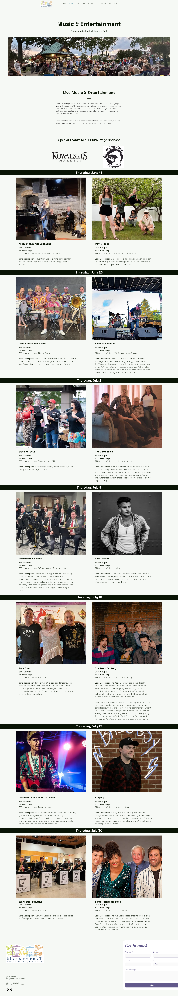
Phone (155, 961)
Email (127, 961)
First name (129, 952)
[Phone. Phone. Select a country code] (156, 964)
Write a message (130, 970)
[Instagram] (11, 989)
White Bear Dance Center (49, 253)
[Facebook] (7, 989)
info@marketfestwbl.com (15, 979)
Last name (156, 952)
